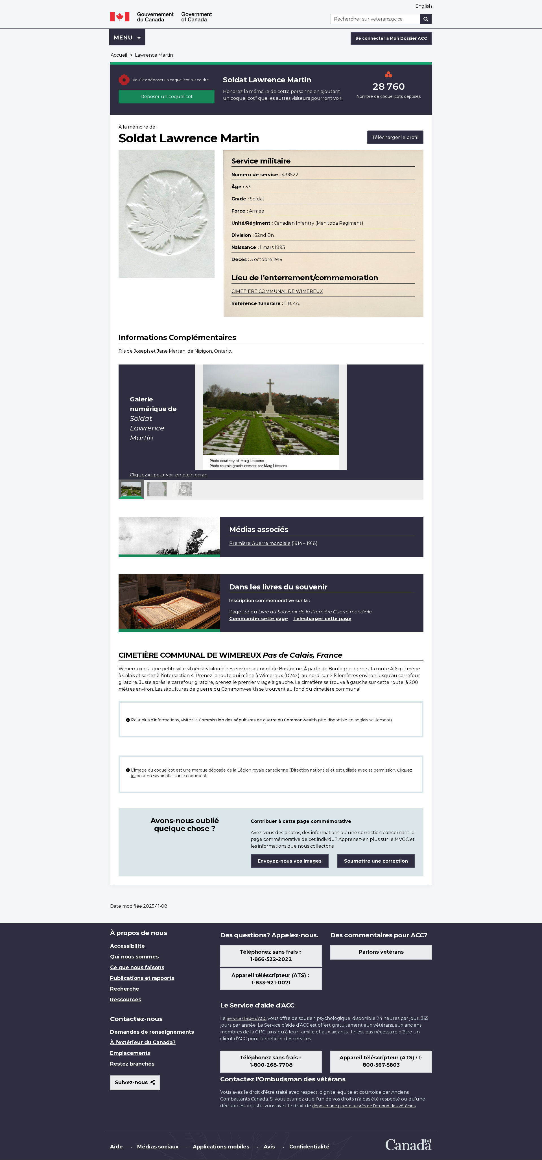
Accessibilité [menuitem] (127, 946)
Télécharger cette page (322, 618)
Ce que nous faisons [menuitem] (137, 967)
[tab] (131, 489)
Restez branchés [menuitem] (132, 1064)
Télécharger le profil (395, 137)
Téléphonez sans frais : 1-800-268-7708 (271, 1061)
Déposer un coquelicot (167, 96)
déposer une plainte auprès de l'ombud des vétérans (364, 1105)
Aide (116, 1147)
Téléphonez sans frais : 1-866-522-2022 (271, 955)
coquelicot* (244, 98)
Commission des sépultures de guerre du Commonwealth (258, 719)
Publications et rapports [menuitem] (142, 978)
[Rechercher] (426, 19)
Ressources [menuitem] (125, 1000)
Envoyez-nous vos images (290, 861)
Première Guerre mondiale (259, 543)
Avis (269, 1147)
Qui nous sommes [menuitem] (134, 957)
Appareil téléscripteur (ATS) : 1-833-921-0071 (271, 979)
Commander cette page (258, 618)
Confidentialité (309, 1147)
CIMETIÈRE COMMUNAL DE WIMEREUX (277, 291)
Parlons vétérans (381, 952)
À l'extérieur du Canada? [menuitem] (143, 1042)
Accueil (119, 55)
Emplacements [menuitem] (130, 1053)
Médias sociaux (157, 1147)
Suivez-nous (137, 1084)
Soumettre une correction (376, 861)
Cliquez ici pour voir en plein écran (168, 475)
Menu (129, 37)
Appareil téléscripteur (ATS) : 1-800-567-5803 (381, 1061)
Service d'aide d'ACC (246, 1018)
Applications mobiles (221, 1147)
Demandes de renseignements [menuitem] (152, 1032)
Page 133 (239, 612)
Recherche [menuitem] (124, 989)
